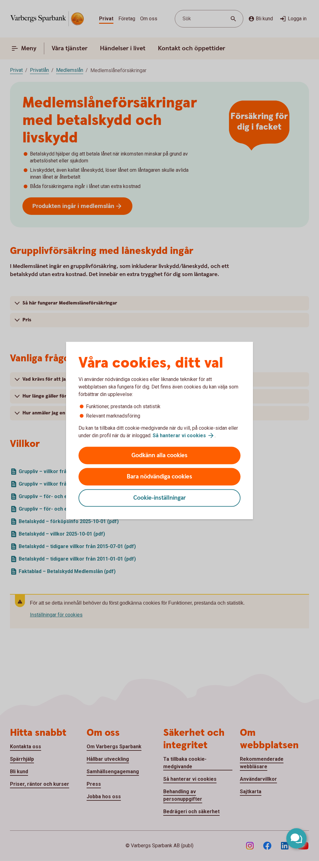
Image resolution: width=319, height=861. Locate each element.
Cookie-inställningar (159, 498)
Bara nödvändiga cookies (159, 477)
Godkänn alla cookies (159, 455)
